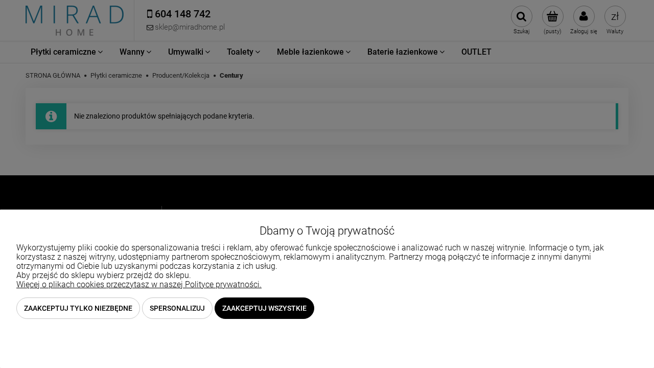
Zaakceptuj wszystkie (264, 308)
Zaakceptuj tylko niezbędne (78, 308)
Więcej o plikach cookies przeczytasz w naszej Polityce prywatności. (139, 284)
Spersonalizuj (177, 308)
